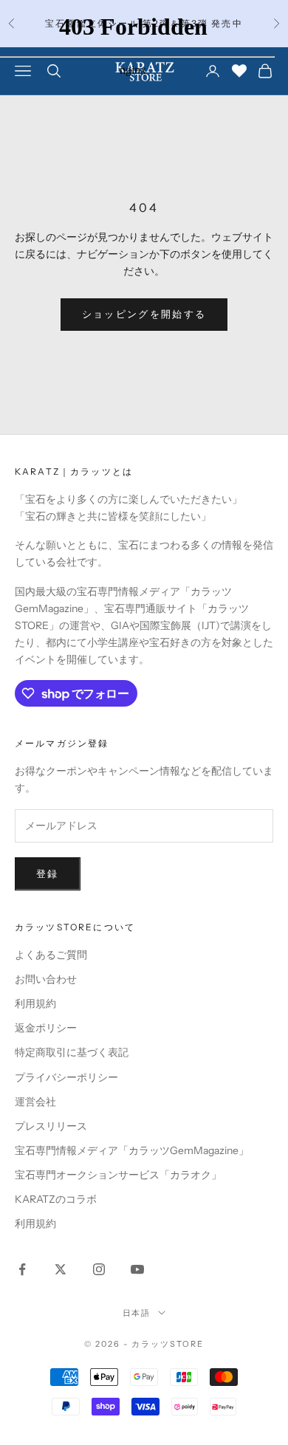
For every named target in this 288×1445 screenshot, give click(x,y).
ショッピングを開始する (144, 314)
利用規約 (35, 1003)
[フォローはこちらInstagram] (99, 1269)
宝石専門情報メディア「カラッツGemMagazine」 (132, 1150)
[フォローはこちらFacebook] (22, 1269)
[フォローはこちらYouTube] (137, 1269)
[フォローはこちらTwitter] (60, 1269)
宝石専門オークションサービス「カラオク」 (118, 1174)
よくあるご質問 (51, 954)
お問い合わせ (46, 979)
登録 (47, 873)
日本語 (137, 1313)
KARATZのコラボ (56, 1199)
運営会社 (35, 1101)
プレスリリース (51, 1126)
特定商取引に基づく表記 (71, 1052)
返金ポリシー (46, 1027)
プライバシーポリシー (66, 1077)
